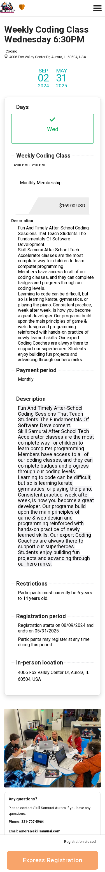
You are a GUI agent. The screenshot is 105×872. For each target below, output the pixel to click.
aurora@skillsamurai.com (39, 831)
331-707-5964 (32, 822)
